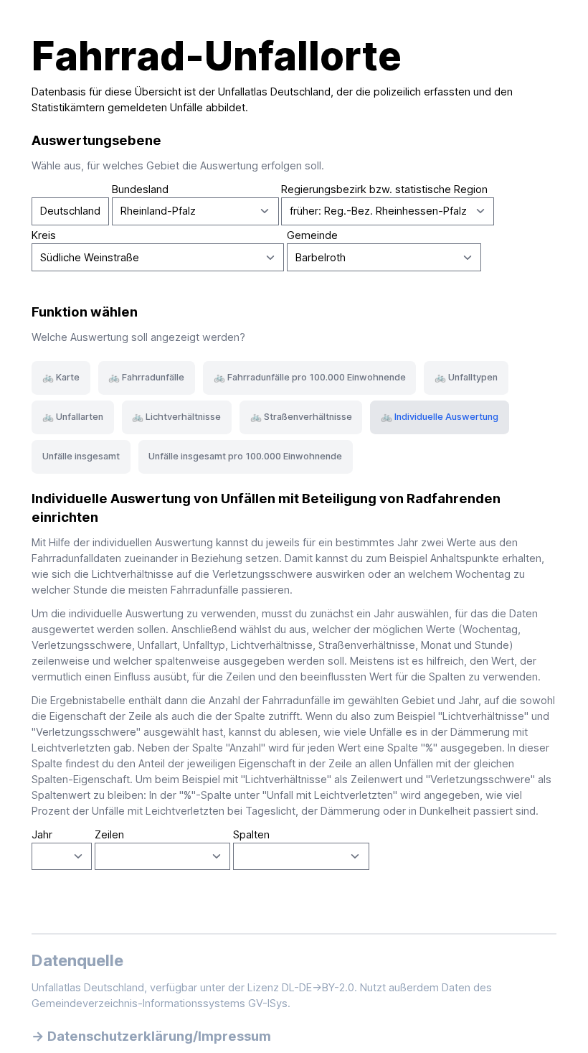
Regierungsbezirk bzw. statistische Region (384, 189)
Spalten (251, 834)
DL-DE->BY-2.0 (318, 987)
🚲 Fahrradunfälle (146, 377)
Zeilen (109, 834)
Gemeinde (312, 235)
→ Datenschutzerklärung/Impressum (151, 1036)
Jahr (42, 834)
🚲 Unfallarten (72, 416)
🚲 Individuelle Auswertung (439, 416)
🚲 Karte (61, 377)
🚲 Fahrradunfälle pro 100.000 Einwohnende (310, 377)
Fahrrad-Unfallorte (217, 56)
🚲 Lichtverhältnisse (176, 416)
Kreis (44, 235)
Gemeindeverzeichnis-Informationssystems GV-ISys (160, 1003)
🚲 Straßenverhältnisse (301, 416)
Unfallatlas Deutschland (274, 91)
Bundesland (140, 189)
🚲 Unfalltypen (466, 377)
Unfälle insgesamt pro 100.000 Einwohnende (245, 456)
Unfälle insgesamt (81, 456)
